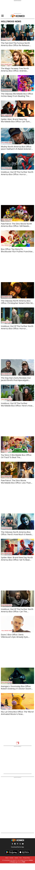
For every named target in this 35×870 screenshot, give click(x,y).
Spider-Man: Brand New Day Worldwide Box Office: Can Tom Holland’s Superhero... (15, 121)
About (6, 857)
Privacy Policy (26, 857)
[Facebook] (12, 844)
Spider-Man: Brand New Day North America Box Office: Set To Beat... (17, 558)
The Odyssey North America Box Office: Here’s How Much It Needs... (17, 533)
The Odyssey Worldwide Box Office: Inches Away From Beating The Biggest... (17, 96)
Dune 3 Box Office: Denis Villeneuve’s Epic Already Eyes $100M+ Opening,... (14, 637)
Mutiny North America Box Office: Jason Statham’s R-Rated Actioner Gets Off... (16, 149)
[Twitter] (20, 844)
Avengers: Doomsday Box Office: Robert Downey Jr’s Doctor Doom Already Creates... (16, 688)
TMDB (23, 862)
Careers (16, 857)
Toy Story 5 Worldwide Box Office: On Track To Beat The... (16, 456)
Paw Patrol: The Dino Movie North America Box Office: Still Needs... (16, 224)
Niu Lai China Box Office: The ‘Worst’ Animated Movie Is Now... (17, 712)
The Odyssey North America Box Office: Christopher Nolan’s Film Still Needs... (17, 303)
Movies (31, 860)
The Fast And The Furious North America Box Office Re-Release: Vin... (15, 45)
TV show (13, 862)
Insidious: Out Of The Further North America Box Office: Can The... (17, 610)
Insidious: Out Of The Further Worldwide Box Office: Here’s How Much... (16, 405)
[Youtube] (23, 844)
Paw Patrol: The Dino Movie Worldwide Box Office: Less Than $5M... (16, 482)
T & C (20, 857)
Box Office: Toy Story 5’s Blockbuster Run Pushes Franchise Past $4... (16, 251)
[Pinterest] (17, 844)
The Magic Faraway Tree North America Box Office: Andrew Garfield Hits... (15, 70)
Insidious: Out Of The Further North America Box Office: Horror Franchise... (17, 174)
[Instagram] (15, 844)
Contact (11, 857)
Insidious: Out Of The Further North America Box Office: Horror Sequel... (17, 328)
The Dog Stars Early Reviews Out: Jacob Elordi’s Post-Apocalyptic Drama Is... (16, 380)
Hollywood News (6, 39)
